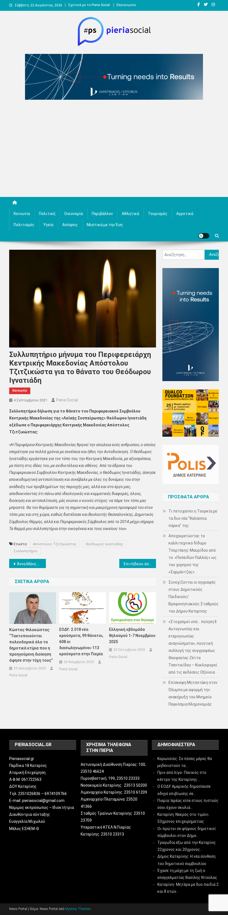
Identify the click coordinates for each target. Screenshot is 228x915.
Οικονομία (73, 213)
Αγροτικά (184, 213)
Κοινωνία (22, 213)
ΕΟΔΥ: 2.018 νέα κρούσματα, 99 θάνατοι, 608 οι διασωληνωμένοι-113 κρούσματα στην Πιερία (81, 641)
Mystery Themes (78, 909)
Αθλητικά (130, 213)
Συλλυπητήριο (26, 551)
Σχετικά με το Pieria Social (89, 5)
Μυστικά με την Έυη (105, 224)
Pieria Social (67, 400)
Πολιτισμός (24, 224)
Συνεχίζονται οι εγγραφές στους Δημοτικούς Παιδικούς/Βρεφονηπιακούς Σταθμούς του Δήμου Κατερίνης (193, 596)
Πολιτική (47, 213)
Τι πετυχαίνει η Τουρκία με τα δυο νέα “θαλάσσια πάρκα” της (192, 518)
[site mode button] (203, 236)
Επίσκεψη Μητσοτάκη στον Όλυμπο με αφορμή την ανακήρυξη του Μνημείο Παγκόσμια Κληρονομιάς (192, 693)
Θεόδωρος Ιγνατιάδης (104, 544)
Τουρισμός (157, 213)
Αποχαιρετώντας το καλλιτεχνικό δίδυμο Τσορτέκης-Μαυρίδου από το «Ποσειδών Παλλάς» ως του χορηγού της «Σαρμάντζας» (192, 554)
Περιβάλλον (102, 213)
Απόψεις (70, 224)
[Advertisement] (114, 150)
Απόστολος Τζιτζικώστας (55, 544)
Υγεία (48, 224)
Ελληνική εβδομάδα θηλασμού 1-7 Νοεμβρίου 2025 (132, 635)
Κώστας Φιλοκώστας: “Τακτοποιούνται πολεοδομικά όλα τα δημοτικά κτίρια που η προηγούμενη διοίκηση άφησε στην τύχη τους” (31, 645)
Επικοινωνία (126, 5)
